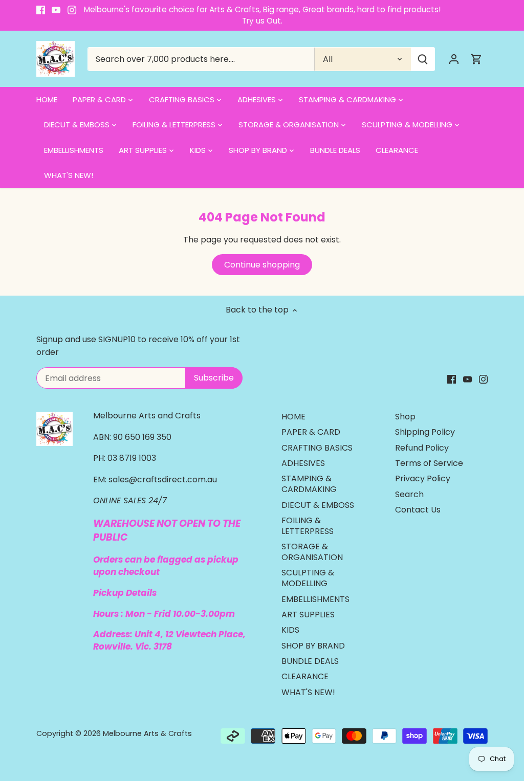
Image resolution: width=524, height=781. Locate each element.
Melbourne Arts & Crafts (147, 733)
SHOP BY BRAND (313, 646)
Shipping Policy (425, 432)
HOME (293, 416)
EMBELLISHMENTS (315, 599)
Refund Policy (422, 448)
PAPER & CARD (310, 432)
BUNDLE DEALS (310, 661)
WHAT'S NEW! (308, 692)
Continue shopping (262, 265)
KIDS (290, 630)
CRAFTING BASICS (317, 448)
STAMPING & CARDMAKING (309, 484)
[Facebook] (40, 9)
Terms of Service (429, 463)
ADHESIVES (303, 463)
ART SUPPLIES (308, 614)
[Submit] (422, 59)
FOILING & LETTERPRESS (307, 526)
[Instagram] (72, 9)
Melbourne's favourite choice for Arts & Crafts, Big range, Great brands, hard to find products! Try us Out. (262, 15)
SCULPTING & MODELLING (307, 578)
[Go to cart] (476, 59)
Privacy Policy (422, 478)
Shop (405, 416)
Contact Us (418, 510)
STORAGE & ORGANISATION (312, 552)
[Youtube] (56, 9)
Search (409, 494)
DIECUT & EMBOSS (317, 505)
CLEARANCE (305, 676)
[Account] (454, 59)
